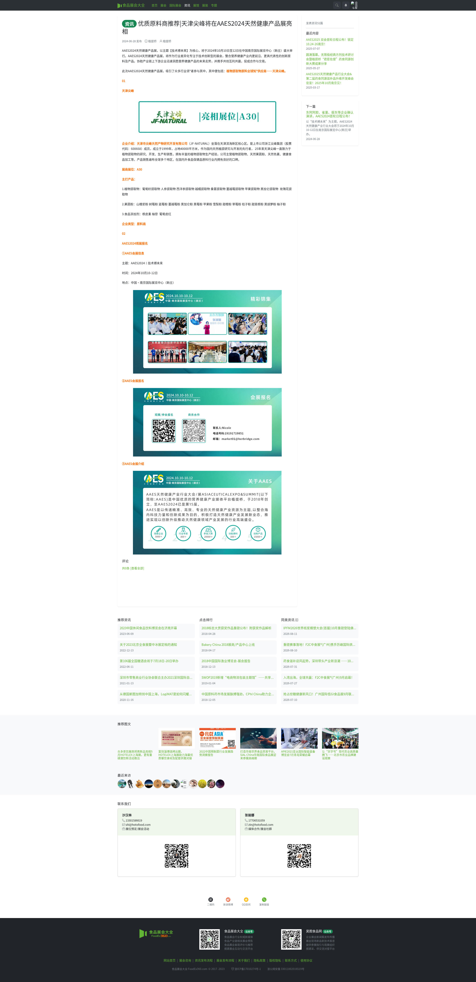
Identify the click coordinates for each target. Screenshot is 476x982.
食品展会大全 (133, 5)
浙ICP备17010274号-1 (248, 969)
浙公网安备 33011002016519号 (285, 969)
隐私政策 (260, 960)
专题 (214, 5)
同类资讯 (288, 620)
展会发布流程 (225, 960)
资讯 (187, 5)
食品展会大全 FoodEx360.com (189, 969)
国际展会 (175, 5)
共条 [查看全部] (133, 568)
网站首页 (170, 960)
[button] (337, 5)
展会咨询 (185, 960)
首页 (154, 5)
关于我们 (244, 960)
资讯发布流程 (204, 960)
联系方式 (291, 960)
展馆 (196, 5)
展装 (205, 5)
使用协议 (306, 960)
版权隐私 (275, 960)
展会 (163, 5)
